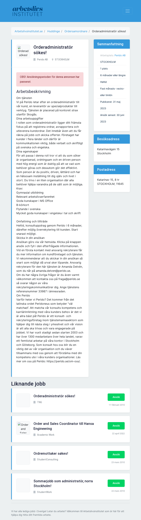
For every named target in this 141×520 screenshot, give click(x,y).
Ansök (116, 397)
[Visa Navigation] (127, 11)
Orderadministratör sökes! (54, 396)
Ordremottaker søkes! (51, 453)
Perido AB (120, 55)
